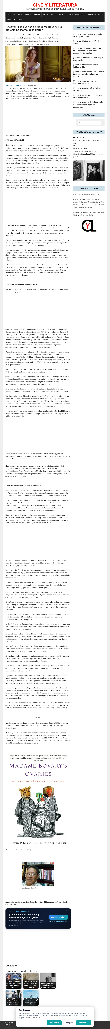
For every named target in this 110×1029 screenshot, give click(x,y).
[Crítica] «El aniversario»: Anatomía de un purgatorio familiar (88, 35)
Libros (28, 14)
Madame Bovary (54, 41)
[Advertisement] (38, 117)
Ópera (37, 14)
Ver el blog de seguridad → (58, 921)
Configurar (69, 1023)
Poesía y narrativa (94, 14)
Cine (20, 14)
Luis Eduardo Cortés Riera (38, 41)
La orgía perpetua (51, 38)
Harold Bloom (10, 38)
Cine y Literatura (16, 85)
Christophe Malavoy (44, 35)
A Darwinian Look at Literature (25, 35)
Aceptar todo (84, 1023)
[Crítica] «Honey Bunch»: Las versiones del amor (84, 82)
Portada (11, 14)
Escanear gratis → (58, 917)
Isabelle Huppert (22, 38)
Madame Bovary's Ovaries (14, 44)
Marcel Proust (29, 44)
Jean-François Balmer (36, 38)
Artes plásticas (76, 14)
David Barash (56, 35)
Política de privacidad (13, 1024)
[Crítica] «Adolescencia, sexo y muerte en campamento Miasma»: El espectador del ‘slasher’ (88, 50)
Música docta (49, 14)
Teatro (62, 14)
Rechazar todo (54, 1023)
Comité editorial (14, 19)
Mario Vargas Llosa (42, 44)
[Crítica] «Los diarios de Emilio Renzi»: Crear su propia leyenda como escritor (88, 74)
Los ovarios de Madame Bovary (16, 41)
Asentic (16, 1027)
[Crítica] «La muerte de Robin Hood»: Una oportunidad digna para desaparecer (88, 104)
